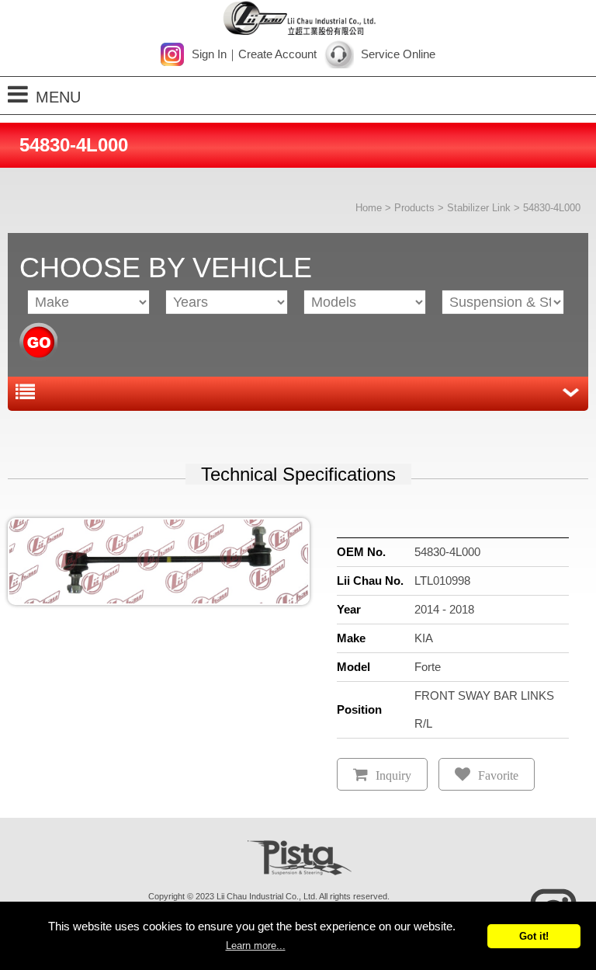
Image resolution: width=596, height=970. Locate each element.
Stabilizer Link (479, 208)
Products (414, 208)
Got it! (534, 936)
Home (368, 208)
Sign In (209, 54)
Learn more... (256, 945)
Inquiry (393, 775)
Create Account (277, 54)
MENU (58, 97)
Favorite (498, 775)
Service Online (398, 54)
